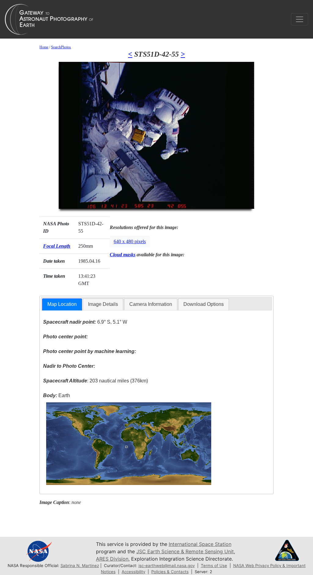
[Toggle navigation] (299, 19)
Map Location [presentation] (62, 304)
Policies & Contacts (170, 571)
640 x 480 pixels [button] (130, 241)
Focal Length (56, 246)
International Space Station (200, 544)
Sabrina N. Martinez (80, 565)
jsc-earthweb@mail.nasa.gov (166, 565)
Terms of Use (214, 565)
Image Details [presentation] (103, 304)
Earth (56, 395)
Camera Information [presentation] (150, 304)
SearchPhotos (61, 47)
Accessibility (133, 571)
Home (43, 47)
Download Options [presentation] (203, 304)
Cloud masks (122, 254)
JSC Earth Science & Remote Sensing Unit (185, 551)
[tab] (62, 304)
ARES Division (112, 559)
